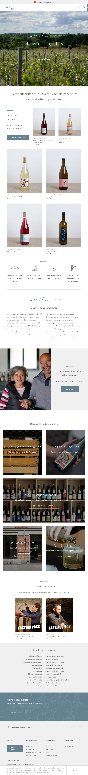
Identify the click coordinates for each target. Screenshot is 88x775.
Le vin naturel (30, 749)
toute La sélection (18, 137)
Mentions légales (51, 756)
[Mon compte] (78, 7)
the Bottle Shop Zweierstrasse (32, 662)
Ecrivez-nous (14, 748)
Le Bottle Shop (31, 756)
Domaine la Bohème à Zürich (55, 662)
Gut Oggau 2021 (51, 677)
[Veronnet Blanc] (24, 171)
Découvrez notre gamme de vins (44, 506)
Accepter (74, 770)
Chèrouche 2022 (37, 665)
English (16, 760)
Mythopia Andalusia (52, 659)
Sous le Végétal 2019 (35, 677)
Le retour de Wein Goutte (54, 665)
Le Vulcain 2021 (37, 671)
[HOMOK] (69, 122)
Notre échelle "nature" (33, 752)
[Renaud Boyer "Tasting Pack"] (59, 615)
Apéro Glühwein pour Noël (34, 659)
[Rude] (63, 171)
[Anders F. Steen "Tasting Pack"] (28, 615)
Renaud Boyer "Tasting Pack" (56, 636)
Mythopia (39, 686)
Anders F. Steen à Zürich (53, 674)
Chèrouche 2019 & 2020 (34, 674)
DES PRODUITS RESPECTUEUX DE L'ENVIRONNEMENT (73, 278)
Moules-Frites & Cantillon (53, 683)
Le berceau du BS (51, 686)
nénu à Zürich (38, 668)
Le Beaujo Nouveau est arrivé (55, 668)
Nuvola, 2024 (50, 251)
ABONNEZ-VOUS (16, 712)
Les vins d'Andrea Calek (34, 683)
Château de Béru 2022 (35, 656)
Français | (10, 760)
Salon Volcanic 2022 (36, 680)
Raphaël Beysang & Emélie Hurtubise (57, 680)
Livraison (48, 746)
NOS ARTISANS (69, 389)
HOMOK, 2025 (63, 140)
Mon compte (69, 746)
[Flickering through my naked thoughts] (44, 122)
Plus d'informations (23, 554)
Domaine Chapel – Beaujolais (55, 656)
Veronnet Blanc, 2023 (14, 197)
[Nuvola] (63, 225)
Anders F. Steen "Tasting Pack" (25, 636)
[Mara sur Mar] (24, 225)
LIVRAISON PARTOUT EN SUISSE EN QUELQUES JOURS (15, 278)
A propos (29, 746)
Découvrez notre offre (23, 458)
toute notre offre (44, 59)
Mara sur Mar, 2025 (13, 251)
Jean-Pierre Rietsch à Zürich (55, 671)
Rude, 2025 (50, 197)
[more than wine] (10, 7)
